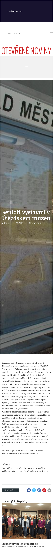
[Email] (49, 490)
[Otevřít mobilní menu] (51, 33)
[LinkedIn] (39, 490)
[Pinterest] (44, 490)
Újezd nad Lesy (11, 490)
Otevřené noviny (14, 11)
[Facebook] (29, 490)
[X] (34, 490)
